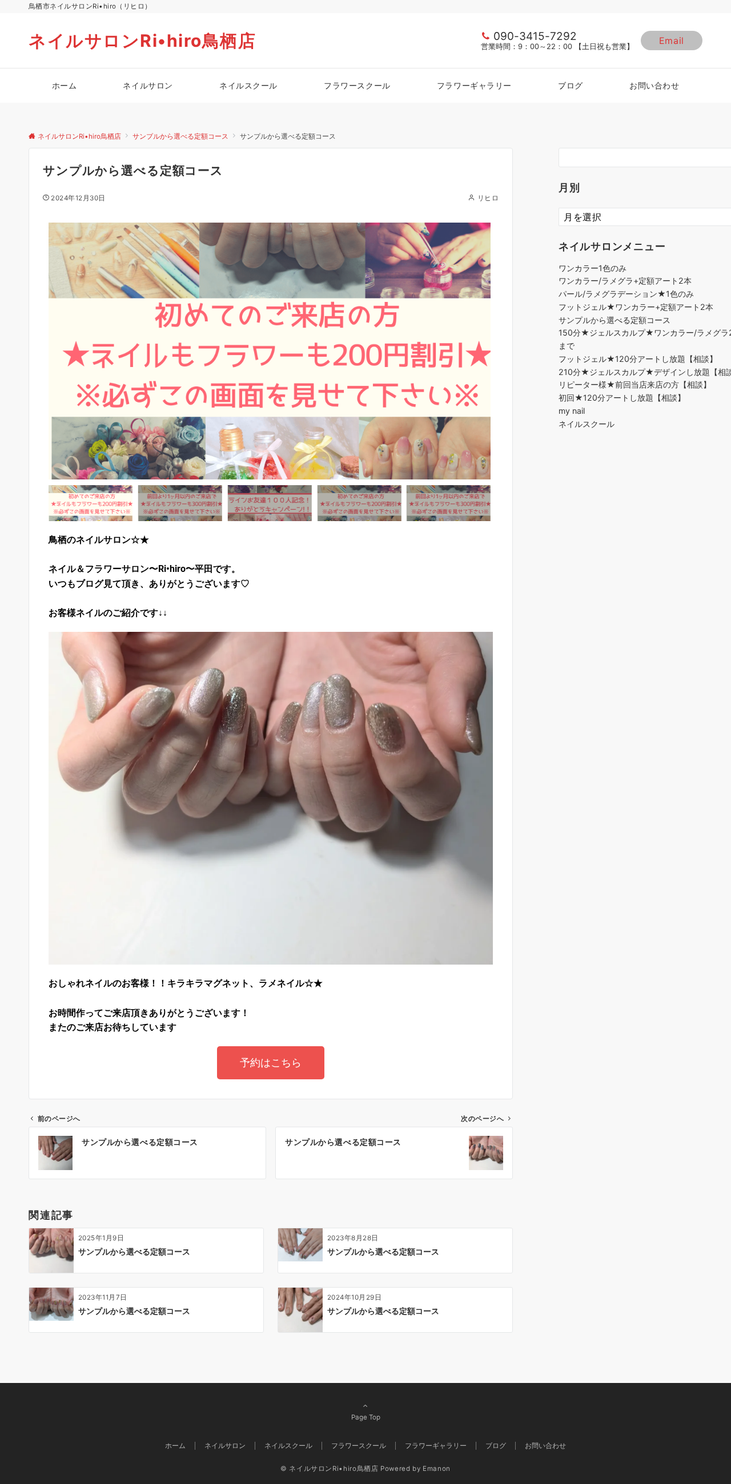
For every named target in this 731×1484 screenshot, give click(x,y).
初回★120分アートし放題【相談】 (622, 397)
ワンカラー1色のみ (592, 268)
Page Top (365, 1417)
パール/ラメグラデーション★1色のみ (626, 294)
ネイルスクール (586, 424)
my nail (572, 411)
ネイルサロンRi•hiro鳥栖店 (142, 40)
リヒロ (488, 198)
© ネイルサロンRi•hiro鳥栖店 (329, 1469)
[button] (60, 351)
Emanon (437, 1469)
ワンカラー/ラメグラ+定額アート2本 (625, 280)
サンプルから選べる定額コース (614, 320)
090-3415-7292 (535, 36)
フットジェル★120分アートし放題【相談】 (638, 359)
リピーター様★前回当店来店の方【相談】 (635, 384)
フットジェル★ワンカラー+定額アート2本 (636, 307)
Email (671, 40)
